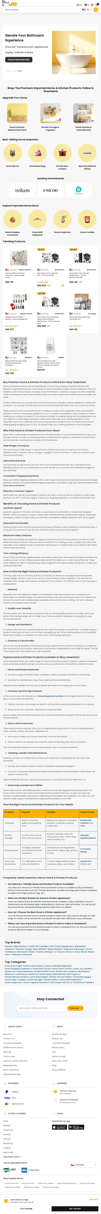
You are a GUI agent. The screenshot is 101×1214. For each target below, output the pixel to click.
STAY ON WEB (26, 1208)
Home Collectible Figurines (58, 966)
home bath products (39, 907)
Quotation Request (12, 1043)
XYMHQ (61, 358)
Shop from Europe (51, 1187)
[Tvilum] (22, 190)
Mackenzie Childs (25, 952)
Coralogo (92, 314)
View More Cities (11, 1157)
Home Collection (25, 270)
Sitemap (7, 1052)
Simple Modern (55, 949)
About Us (7, 1034)
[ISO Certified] (29, 1170)
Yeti (51, 946)
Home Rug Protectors (60, 982)
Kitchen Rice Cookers (66, 971)
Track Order (9, 1056)
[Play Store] (76, 1128)
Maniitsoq (8, 1143)
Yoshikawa (10, 952)
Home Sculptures (13, 982)
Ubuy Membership (12, 1074)
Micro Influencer (11, 1070)
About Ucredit (58, 1056)
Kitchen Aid (85, 820)
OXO (82, 825)
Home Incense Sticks (33, 966)
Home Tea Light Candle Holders (42, 979)
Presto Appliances (64, 946)
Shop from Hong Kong (66, 1183)
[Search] (96, 9)
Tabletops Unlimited (21, 954)
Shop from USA (11, 1183)
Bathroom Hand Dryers (40, 974)
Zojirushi (84, 835)
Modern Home (26, 314)
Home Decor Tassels (83, 982)
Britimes (28, 358)
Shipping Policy (10, 1065)
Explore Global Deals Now (21, 63)
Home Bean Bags (81, 977)
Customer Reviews (61, 1043)
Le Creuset (85, 849)
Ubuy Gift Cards (59, 1061)
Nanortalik (8, 1152)
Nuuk (5, 1121)
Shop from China (12, 1187)
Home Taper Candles (15, 979)
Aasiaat (7, 1134)
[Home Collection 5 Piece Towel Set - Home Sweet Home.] (18, 258)
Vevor (88, 949)
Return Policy (58, 1047)
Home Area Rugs (13, 966)
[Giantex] (78, 190)
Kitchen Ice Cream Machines (19, 971)
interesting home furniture (51, 696)
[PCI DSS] (9, 1170)
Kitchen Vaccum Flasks (60, 977)
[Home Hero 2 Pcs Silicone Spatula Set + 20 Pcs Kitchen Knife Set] (82, 258)
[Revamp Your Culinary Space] (74, 52)
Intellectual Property (13, 1047)
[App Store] (60, 1128)
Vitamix (39, 952)
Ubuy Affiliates (59, 1070)
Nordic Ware (87, 952)
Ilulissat (7, 1139)
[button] (79, 5)
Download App (59, 1034)
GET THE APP (75, 1208)
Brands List (57, 1038)
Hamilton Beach (88, 838)
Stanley (8, 946)
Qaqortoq (8, 1130)
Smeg (28, 949)
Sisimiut (6, 1125)
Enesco (70, 952)
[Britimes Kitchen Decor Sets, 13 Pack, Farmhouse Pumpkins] (18, 345)
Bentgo (48, 952)
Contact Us (8, 1038)
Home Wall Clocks (42, 968)
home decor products (13, 485)
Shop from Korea (87, 1183)
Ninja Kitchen (20, 946)
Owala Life (33, 946)
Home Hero (59, 270)
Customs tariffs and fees (15, 1061)
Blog (54, 1065)
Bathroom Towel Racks (16, 974)
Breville (44, 946)
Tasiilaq (7, 1148)
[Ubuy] (13, 5)
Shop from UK (28, 1183)
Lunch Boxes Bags (38, 977)
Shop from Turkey (31, 1187)
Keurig (83, 851)
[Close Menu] (3, 5)
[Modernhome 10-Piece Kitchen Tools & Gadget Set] (18, 302)
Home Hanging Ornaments (18, 968)
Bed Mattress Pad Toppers (67, 974)
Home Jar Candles (82, 968)
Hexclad (20, 949)
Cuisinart (84, 823)
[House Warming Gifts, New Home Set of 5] (82, 302)
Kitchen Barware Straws (16, 977)
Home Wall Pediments (70, 979)
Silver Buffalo (39, 949)
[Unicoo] (50, 190)
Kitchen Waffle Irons (44, 971)
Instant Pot (85, 861)
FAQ (54, 1052)
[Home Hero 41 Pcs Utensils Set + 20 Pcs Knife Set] (50, 258)
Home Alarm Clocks (62, 968)
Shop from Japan (45, 1183)
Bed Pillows (83, 971)
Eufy (77, 952)
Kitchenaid (80, 946)
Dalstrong (79, 949)
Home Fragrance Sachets (35, 982)
